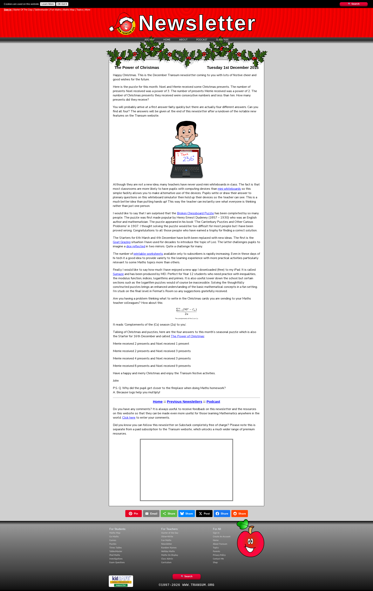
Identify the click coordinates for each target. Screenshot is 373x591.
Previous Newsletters (184, 402)
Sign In (7, 9)
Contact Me (218, 559)
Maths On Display (169, 555)
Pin (136, 513)
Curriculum (166, 562)
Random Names (169, 548)
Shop (215, 562)
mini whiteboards (229, 189)
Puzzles (112, 544)
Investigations (116, 559)
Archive (150, 39)
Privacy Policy (219, 555)
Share (171, 513)
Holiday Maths (168, 551)
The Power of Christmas (187, 336)
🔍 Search (353, 4)
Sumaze (118, 274)
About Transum (220, 544)
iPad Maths (114, 555)
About (183, 39)
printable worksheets (148, 254)
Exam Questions (117, 562)
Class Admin (167, 559)
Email (153, 513)
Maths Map (69, 9)
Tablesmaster (41, 9)
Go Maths (114, 537)
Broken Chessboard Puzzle (195, 213)
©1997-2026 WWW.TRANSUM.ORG (186, 585)
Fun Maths (55, 9)
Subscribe (222, 39)
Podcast (201, 39)
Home (166, 39)
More (87, 9)
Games (112, 540)
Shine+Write (167, 537)
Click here (128, 417)
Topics (79, 9)
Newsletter (166, 544)
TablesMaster (115, 551)
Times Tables (115, 548)
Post (207, 513)
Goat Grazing (122, 242)
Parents (216, 551)
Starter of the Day (169, 533)
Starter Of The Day (22, 9)
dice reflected (135, 246)
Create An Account (221, 537)
